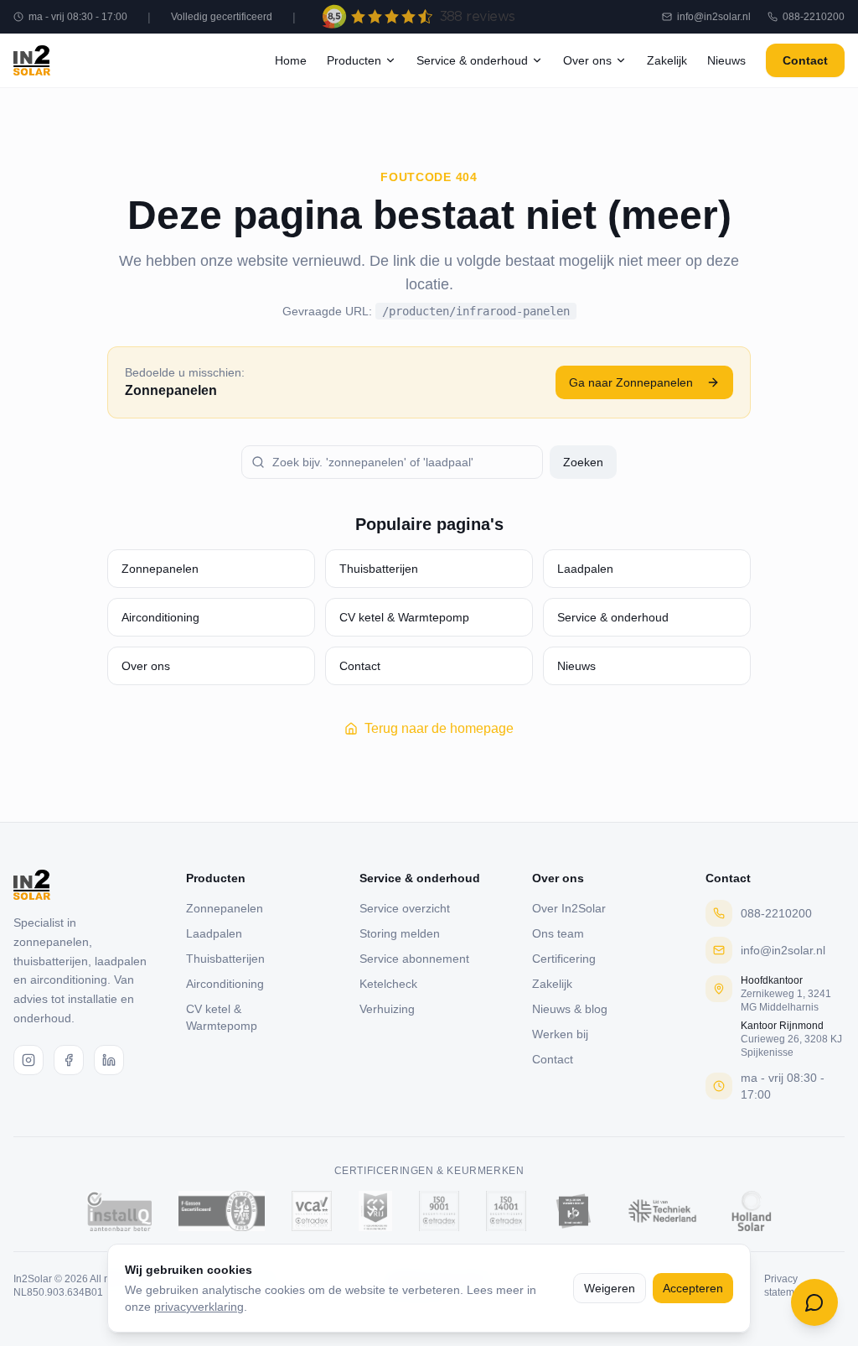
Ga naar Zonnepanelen (631, 382)
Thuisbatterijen (378, 568)
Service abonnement (414, 958)
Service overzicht (404, 908)
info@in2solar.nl (714, 17)
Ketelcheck (388, 983)
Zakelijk (667, 60)
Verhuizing (387, 1009)
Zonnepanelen (160, 568)
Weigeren (609, 1288)
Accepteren (693, 1288)
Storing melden (399, 933)
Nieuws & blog (569, 1009)
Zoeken (583, 462)
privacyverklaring (199, 1306)
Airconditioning (160, 617)
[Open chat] (814, 1302)
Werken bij (560, 1034)
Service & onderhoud (472, 60)
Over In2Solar (569, 908)
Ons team (558, 933)
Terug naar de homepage (439, 728)
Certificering (564, 958)
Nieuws (726, 60)
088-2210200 (814, 17)
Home (291, 60)
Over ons (587, 60)
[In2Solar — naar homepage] (31, 60)
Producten (354, 60)
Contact (805, 60)
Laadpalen (585, 568)
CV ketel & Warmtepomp (404, 617)
